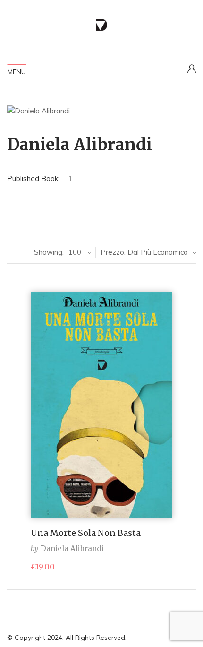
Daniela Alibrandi (72, 548)
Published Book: (33, 178)
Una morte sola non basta (86, 532)
